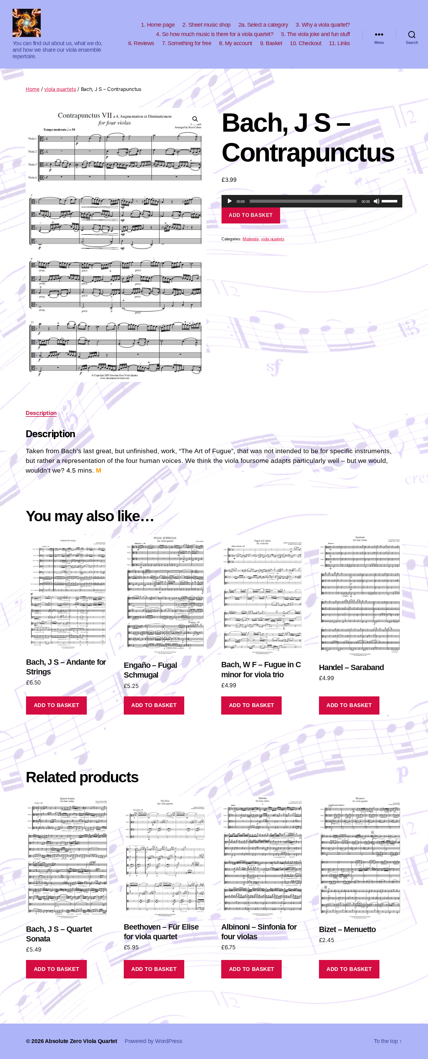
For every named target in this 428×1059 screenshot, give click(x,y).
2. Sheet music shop (206, 25)
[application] (312, 201)
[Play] (230, 201)
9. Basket (271, 43)
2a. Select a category (263, 25)
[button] (195, 119)
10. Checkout (305, 43)
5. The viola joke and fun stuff (315, 34)
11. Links (339, 43)
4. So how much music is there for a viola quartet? (214, 34)
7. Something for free (186, 43)
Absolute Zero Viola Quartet (81, 1041)
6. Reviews (141, 43)
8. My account (235, 43)
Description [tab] (41, 413)
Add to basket (251, 215)
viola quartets (60, 89)
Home (32, 89)
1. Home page (158, 25)
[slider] (390, 200)
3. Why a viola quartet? (323, 25)
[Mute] (376, 201)
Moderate (251, 239)
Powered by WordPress (153, 1041)
